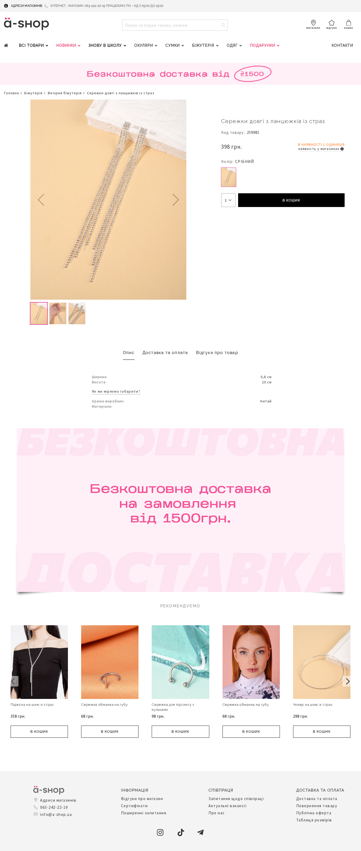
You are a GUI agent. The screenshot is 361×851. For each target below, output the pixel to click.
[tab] (128, 353)
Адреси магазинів (26, 6)
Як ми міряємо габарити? (116, 391)
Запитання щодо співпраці (236, 798)
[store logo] (26, 23)
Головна (11, 93)
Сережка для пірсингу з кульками (173, 707)
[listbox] (283, 178)
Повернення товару (316, 805)
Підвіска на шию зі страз (32, 705)
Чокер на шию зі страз (312, 705)
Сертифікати (134, 805)
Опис (129, 352)
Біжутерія (33, 93)
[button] (41, 200)
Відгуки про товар (217, 352)
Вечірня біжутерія (65, 93)
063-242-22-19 (54, 807)
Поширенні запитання (143, 812)
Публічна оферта (314, 812)
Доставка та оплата (165, 352)
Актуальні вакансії (228, 805)
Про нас (217, 812)
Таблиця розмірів (314, 819)
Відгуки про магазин (142, 798)
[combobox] (175, 25)
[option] (228, 177)
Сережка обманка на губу (104, 705)
